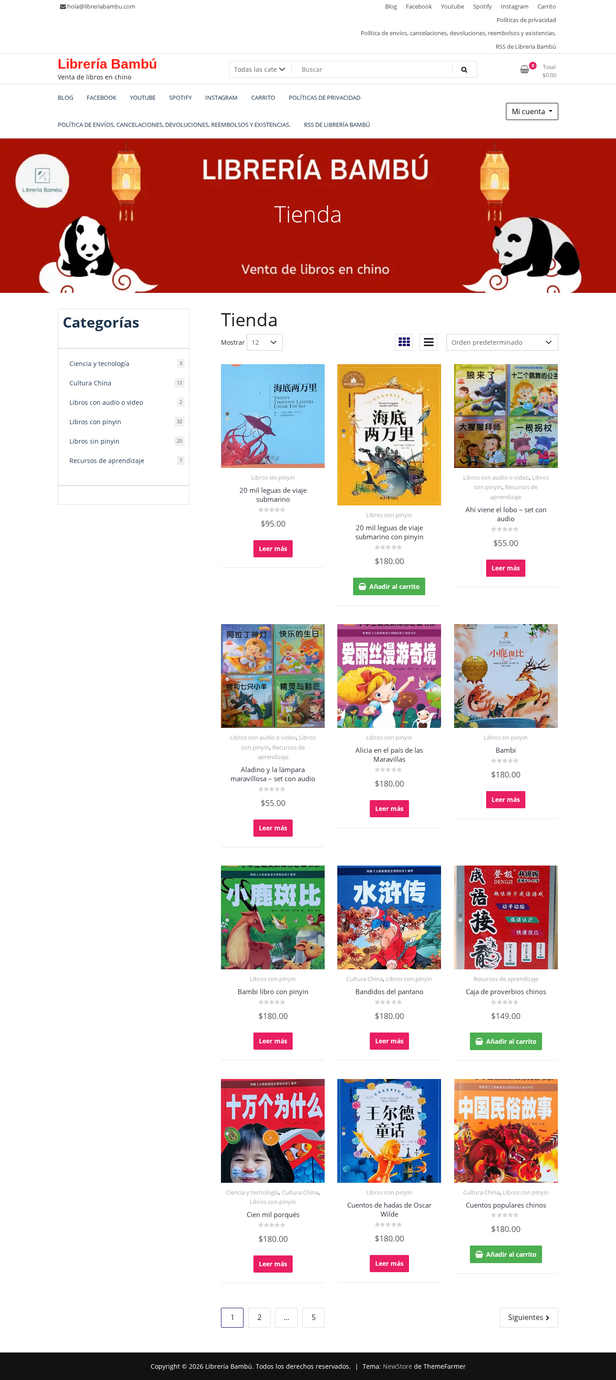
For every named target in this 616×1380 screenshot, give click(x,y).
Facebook (419, 6)
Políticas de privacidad (526, 20)
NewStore (397, 1366)
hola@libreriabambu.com (101, 6)
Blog (391, 6)
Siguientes (525, 1317)
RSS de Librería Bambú (526, 46)
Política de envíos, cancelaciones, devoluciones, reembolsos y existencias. (458, 33)
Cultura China (364, 979)
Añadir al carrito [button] (394, 586)
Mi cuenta (529, 111)
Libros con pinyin (389, 515)
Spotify (482, 6)
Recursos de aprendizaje (505, 979)
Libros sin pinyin (273, 477)
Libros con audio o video (496, 477)
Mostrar (233, 342)
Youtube (452, 6)
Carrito (547, 6)
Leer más (273, 548)
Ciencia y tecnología (252, 1192)
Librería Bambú (107, 63)
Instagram (515, 6)
